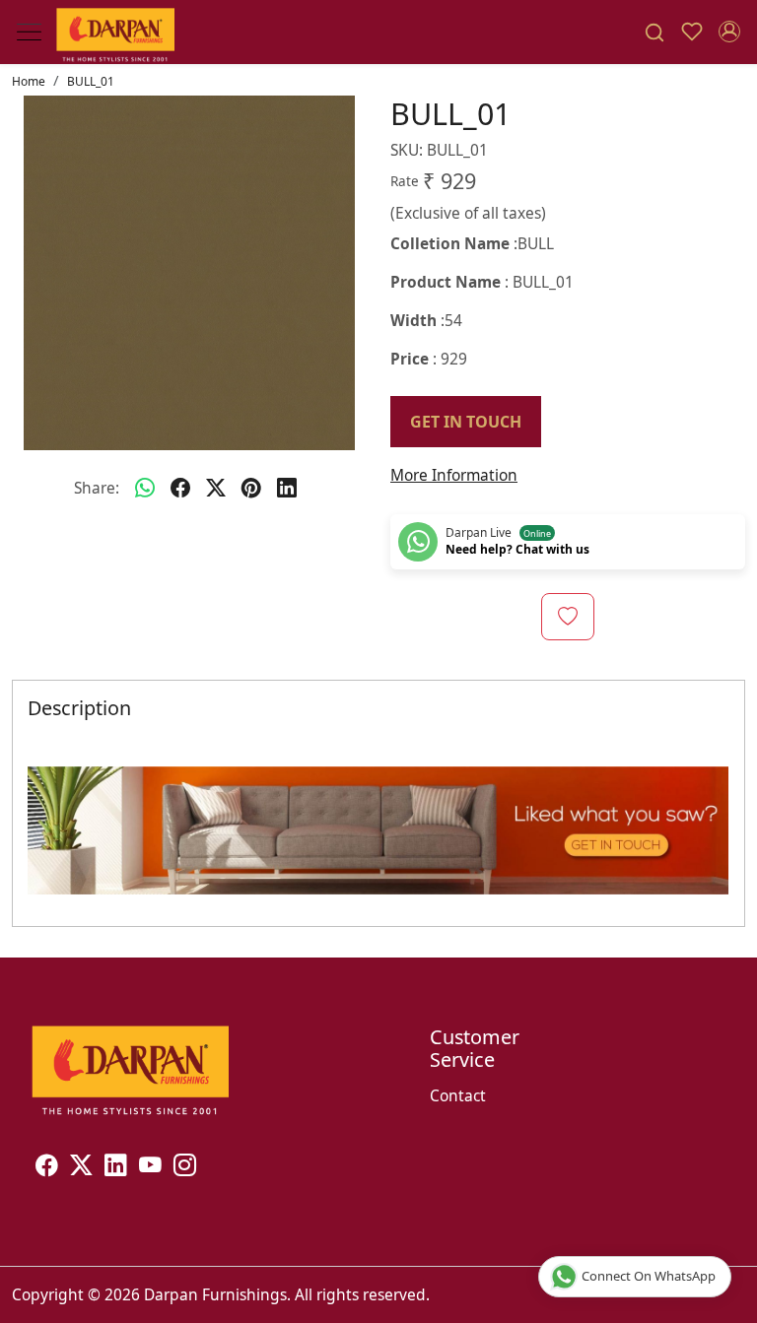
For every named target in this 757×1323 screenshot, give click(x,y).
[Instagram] (185, 1168)
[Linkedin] (116, 1168)
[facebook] (180, 488)
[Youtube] (150, 1168)
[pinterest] (251, 488)
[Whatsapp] (145, 488)
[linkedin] (287, 488)
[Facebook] (47, 1168)
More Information (453, 475)
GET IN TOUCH (465, 421)
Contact (458, 1095)
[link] (654, 32)
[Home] (115, 32)
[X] (81, 1168)
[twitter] (216, 488)
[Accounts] (729, 31)
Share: (96, 487)
